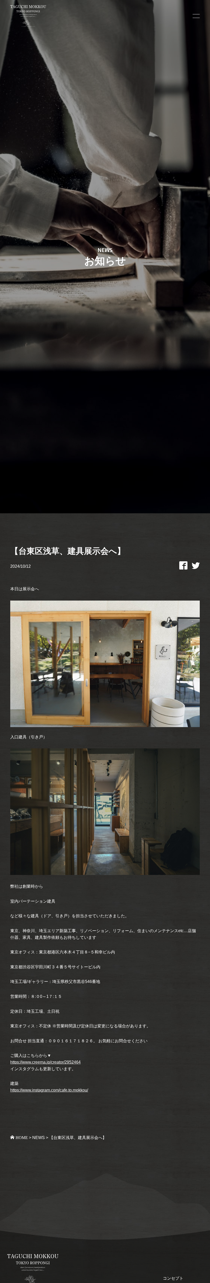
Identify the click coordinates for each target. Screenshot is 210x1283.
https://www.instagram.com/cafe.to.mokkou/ (49, 1090)
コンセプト (173, 1278)
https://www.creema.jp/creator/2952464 (45, 1062)
